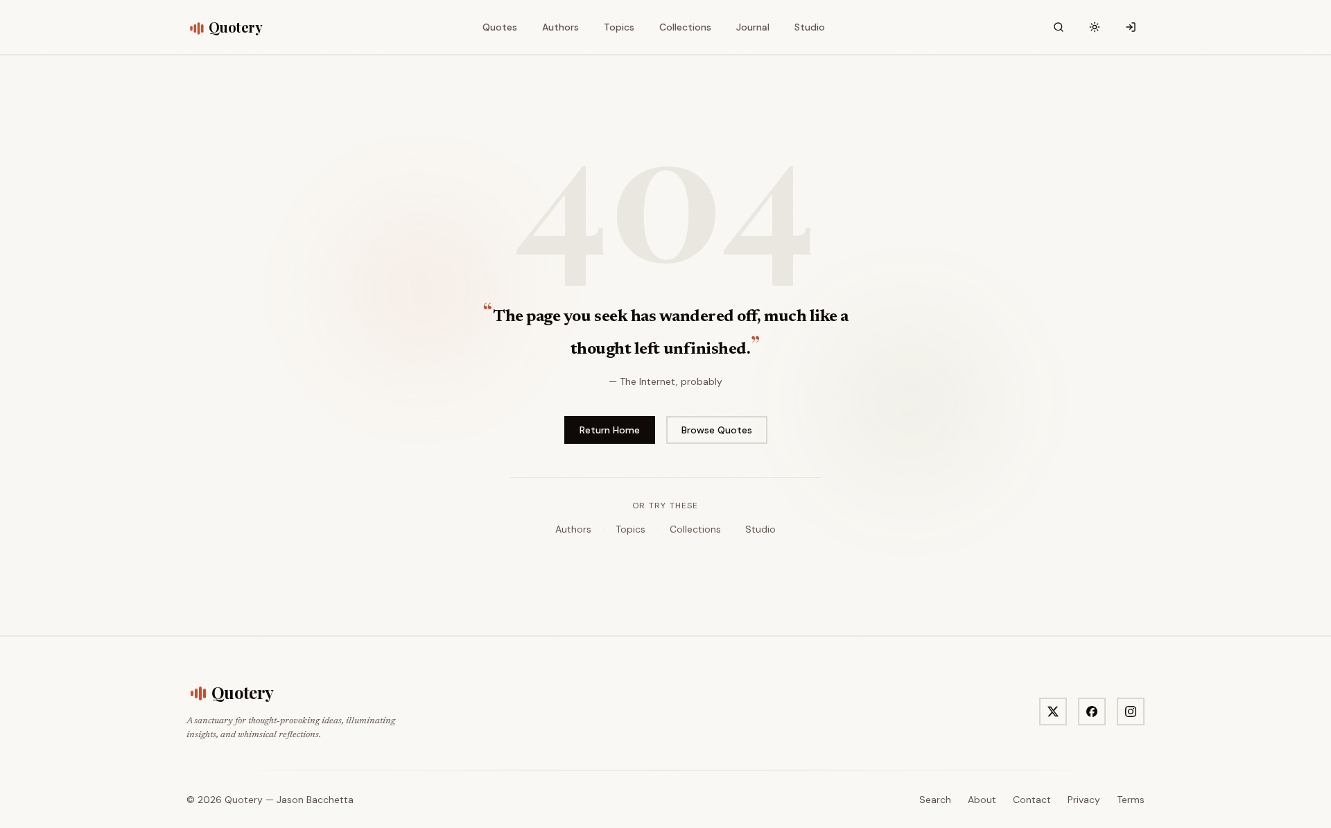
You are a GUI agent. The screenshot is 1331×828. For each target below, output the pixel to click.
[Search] (1058, 27)
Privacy (1084, 799)
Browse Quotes (716, 430)
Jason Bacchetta (315, 799)
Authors (573, 529)
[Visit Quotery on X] (1053, 711)
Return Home (610, 430)
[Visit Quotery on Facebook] (1092, 711)
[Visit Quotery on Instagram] (1131, 711)
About (982, 799)
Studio (760, 529)
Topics (630, 529)
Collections (695, 529)
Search (935, 799)
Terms (1131, 799)
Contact (1032, 799)
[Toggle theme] (1094, 27)
